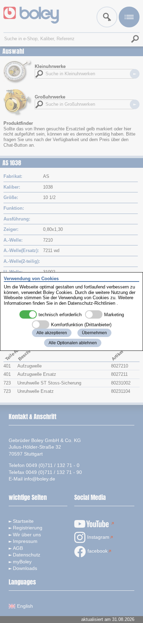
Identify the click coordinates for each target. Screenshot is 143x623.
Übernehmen (94, 332)
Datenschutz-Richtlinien (91, 303)
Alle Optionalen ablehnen (73, 342)
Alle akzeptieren (51, 332)
